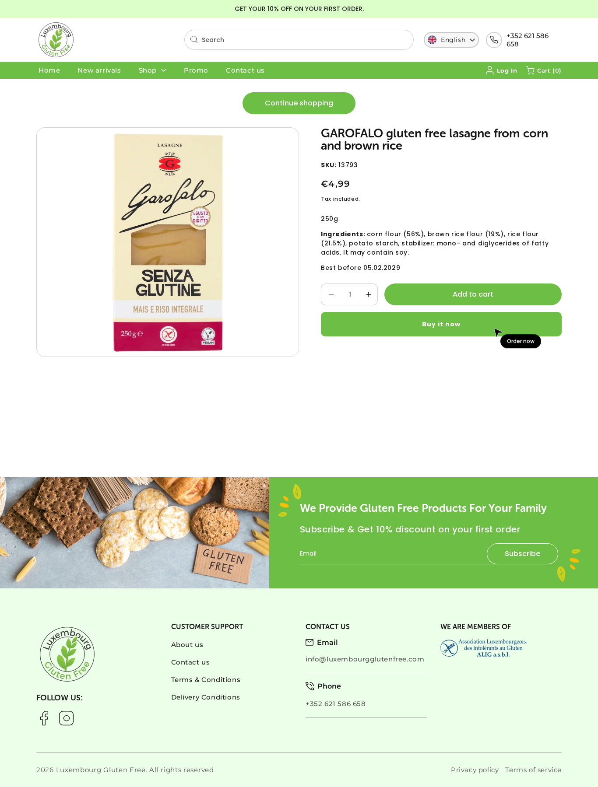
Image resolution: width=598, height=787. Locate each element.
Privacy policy (475, 770)
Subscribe (522, 554)
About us (187, 644)
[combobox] (299, 39)
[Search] (194, 39)
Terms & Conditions (206, 679)
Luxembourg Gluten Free (101, 770)
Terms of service (533, 770)
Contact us (190, 662)
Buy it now (441, 323)
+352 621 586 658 (528, 39)
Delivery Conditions (205, 697)
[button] (544, 70)
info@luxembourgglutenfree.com (365, 659)
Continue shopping (299, 103)
